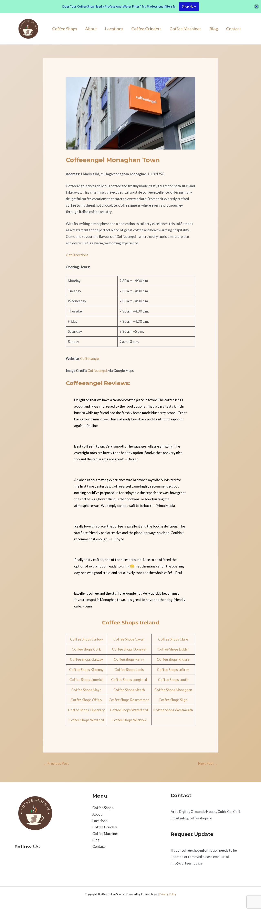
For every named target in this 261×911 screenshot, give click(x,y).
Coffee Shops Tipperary (86, 710)
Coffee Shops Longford (129, 679)
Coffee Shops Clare (173, 639)
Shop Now (189, 6)
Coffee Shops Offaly (86, 700)
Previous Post (56, 763)
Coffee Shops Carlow (86, 639)
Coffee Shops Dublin (173, 649)
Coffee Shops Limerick (86, 679)
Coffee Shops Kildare (173, 659)
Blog (213, 28)
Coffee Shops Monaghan (173, 690)
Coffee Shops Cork (86, 649)
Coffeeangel (90, 358)
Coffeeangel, (97, 370)
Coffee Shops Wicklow (129, 720)
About (91, 28)
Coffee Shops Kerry (129, 659)
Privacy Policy (167, 894)
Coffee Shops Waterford (129, 710)
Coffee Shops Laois (129, 669)
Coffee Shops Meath (129, 690)
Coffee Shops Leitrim (173, 669)
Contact (233, 28)
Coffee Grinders (146, 28)
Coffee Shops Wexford (86, 720)
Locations (114, 28)
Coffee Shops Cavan (129, 639)
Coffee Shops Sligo (173, 700)
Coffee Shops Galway (86, 659)
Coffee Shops (64, 28)
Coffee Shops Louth (173, 679)
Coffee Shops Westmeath (173, 710)
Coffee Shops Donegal (129, 649)
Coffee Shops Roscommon (129, 700)
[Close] (256, 6)
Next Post (208, 763)
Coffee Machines (185, 28)
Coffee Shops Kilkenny (86, 669)
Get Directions (77, 255)
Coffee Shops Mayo (86, 690)
